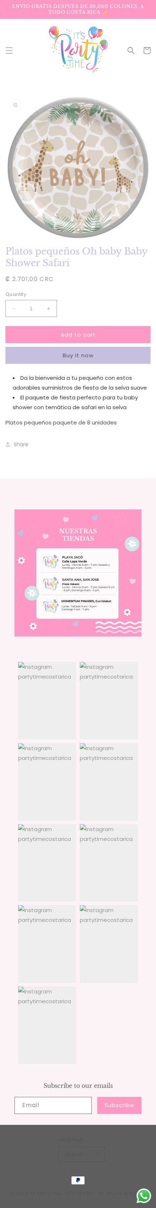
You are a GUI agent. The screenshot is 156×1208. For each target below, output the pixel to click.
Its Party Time (45, 1193)
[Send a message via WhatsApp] (143, 1195)
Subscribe (119, 1105)
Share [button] (21, 444)
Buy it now (78, 355)
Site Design (80, 1193)
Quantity (15, 294)
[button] (9, 50)
